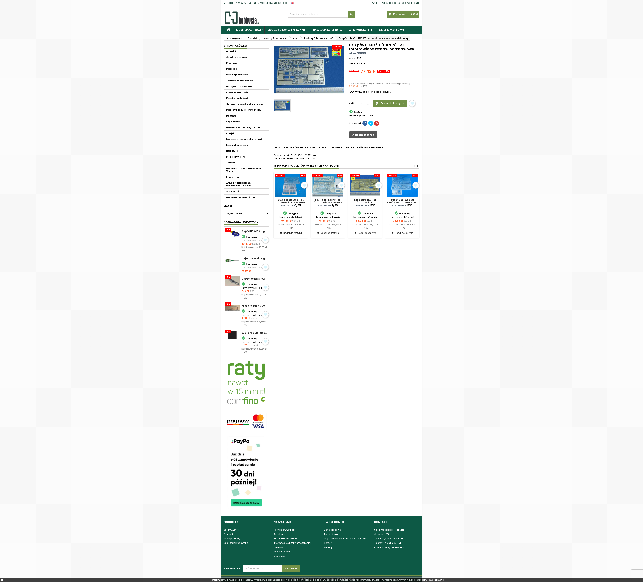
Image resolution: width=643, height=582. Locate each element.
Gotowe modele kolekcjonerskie (244, 104)
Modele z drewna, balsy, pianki (287, 30)
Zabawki (231, 162)
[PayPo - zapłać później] (246, 472)
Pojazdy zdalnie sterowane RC (244, 109)
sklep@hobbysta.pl (276, 2)
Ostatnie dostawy (236, 57)
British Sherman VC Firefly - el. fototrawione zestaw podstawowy (402, 202)
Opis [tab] (277, 147)
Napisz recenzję (365, 134)
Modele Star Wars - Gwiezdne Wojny (243, 170)
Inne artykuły (234, 177)
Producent (355, 63)
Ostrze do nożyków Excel (254, 278)
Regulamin (279, 534)
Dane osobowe (332, 529)
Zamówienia (331, 534)
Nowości (231, 51)
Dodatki (231, 115)
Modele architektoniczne (240, 197)
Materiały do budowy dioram (243, 127)
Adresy (328, 543)
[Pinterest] (376, 123)
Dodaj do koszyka (390, 103)
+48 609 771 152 (243, 2)
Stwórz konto (412, 2)
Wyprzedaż (232, 191)
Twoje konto (334, 522)
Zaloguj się (394, 2)
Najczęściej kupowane (236, 543)
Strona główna (235, 46)
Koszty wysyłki (231, 529)
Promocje (231, 63)
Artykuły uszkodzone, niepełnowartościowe (238, 184)
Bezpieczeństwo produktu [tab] (365, 147)
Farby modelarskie (360, 30)
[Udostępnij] (364, 123)
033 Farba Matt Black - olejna (254, 333)
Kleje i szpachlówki (391, 30)
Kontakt (380, 522)
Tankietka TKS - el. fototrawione (365, 201)
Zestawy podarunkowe (239, 80)
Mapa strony (280, 556)
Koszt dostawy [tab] (330, 147)
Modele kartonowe (237, 145)
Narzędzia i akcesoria (327, 30)
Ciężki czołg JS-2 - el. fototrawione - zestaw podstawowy (291, 202)
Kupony (328, 547)
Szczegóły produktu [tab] (299, 147)
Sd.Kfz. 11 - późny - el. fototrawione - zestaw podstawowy (328, 202)
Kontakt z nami (282, 551)
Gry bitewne (233, 121)
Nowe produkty (232, 538)
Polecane (231, 68)
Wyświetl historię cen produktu (370, 92)
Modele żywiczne (235, 156)
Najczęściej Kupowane (241, 222)
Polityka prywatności (285, 529)
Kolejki (230, 133)
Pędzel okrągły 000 (253, 305)
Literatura (232, 150)
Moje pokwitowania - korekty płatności (345, 538)
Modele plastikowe (248, 30)
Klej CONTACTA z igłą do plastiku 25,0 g (254, 231)
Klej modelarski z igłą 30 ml (254, 258)
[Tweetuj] (370, 123)
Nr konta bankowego (285, 538)
